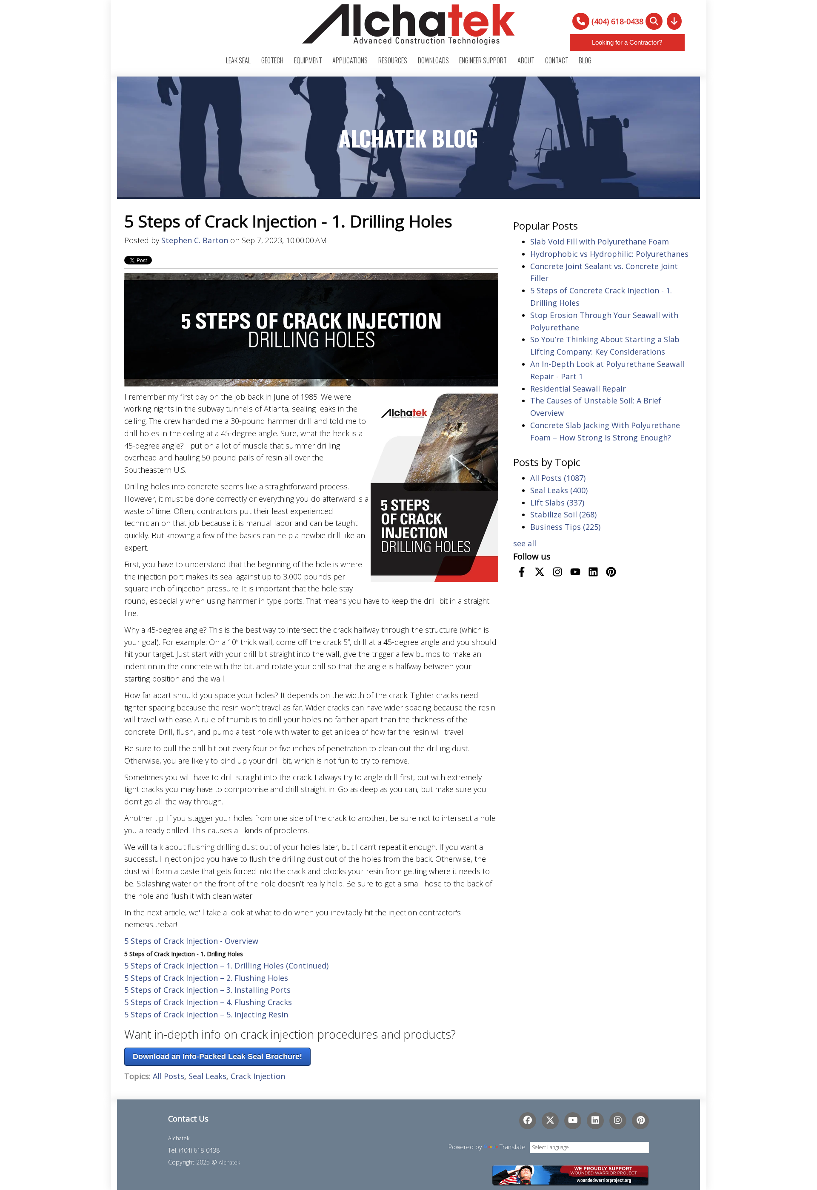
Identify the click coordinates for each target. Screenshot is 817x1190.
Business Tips (565, 527)
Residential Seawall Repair (578, 388)
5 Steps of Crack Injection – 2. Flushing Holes (206, 978)
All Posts (168, 1076)
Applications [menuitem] (350, 60)
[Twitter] (550, 1120)
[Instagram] (617, 1120)
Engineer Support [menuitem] (483, 60)
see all (524, 543)
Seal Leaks (207, 1076)
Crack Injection (258, 1076)
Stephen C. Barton (194, 240)
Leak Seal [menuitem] (238, 60)
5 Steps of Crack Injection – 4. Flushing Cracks (208, 1002)
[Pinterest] (640, 1120)
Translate (513, 1147)
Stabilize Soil (563, 514)
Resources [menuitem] (392, 60)
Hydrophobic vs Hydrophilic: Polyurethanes (609, 254)
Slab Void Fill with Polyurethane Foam (599, 241)
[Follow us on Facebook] (521, 571)
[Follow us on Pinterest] (611, 571)
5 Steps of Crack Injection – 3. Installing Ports (207, 990)
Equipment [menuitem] (308, 60)
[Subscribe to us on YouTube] (575, 571)
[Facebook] (527, 1120)
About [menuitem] (525, 60)
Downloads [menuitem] (433, 60)
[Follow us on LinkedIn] (593, 571)
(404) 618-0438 (617, 21)
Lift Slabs (557, 502)
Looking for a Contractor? (627, 42)
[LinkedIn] (595, 1120)
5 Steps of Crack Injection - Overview (191, 941)
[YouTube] (572, 1120)
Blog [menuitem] (585, 60)
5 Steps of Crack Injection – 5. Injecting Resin (206, 1014)
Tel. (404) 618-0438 (194, 1150)
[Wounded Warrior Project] (570, 1174)
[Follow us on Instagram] (557, 571)
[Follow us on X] (539, 571)
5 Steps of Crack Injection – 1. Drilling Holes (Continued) (226, 965)
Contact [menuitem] (556, 60)
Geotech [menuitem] (272, 60)
